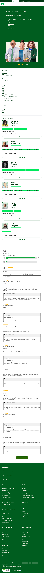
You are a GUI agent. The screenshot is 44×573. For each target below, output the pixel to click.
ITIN (5, 105)
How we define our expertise (7, 118)
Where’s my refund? (26, 500)
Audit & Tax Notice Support (8, 502)
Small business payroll (7, 518)
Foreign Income (8, 92)
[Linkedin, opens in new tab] (36, 563)
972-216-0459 (11, 28)
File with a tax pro (6, 492)
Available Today (8, 75)
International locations (7, 554)
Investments (7, 88)
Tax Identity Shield (6, 500)
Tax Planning (7, 107)
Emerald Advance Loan (7, 538)
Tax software (5, 495)
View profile (22, 136)
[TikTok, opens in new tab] (23, 563)
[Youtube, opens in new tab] (33, 563)
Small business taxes (6, 515)
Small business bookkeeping (8, 516)
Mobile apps (24, 490)
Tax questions (5, 550)
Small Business (8, 98)
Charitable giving (8, 100)
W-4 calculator (25, 502)
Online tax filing (5, 490)
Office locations (5, 552)
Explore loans (5, 530)
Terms (23, 511)
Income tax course (26, 538)
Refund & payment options (28, 497)
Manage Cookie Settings (27, 515)
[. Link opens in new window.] (6, 570)
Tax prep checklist (26, 493)
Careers (23, 534)
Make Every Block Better (27, 532)
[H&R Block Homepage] (15, 1)
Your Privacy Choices (15, 570)
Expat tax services (6, 504)
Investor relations (26, 541)
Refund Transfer (5, 536)
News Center (25, 539)
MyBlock (24, 488)
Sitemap (4, 555)
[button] (39, 4)
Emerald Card (5, 534)
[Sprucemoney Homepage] (28, 1)
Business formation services (8, 520)
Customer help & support (7, 548)
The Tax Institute (25, 543)
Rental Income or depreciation (11, 90)
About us (24, 530)
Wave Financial (5, 522)
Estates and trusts (8, 109)
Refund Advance (6, 539)
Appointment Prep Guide (27, 495)
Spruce (3, 532)
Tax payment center (26, 499)
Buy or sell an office (26, 536)
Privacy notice (25, 513)
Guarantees (24, 545)
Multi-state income (8, 94)
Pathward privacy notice (27, 516)
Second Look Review (6, 497)
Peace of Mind (5, 499)
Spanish (6, 80)
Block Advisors (5, 513)
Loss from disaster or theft (10, 96)
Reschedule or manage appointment (10, 488)
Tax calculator (25, 492)
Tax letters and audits (9, 112)
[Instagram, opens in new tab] (30, 563)
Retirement (7, 85)
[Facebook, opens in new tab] (26, 563)
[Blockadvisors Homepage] (22, 1)
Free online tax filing (6, 493)
